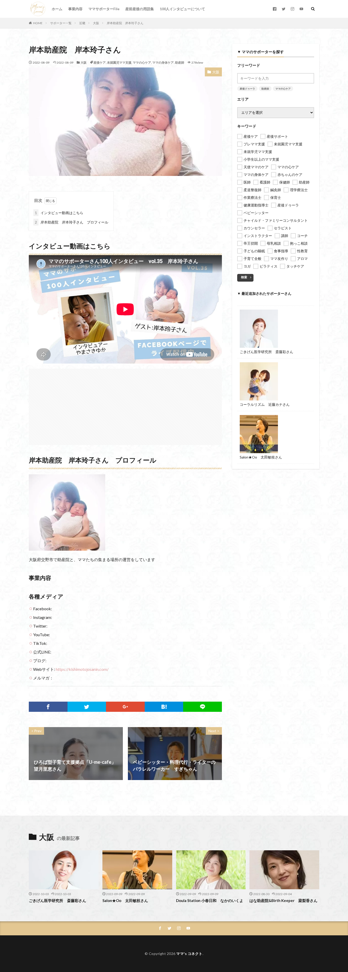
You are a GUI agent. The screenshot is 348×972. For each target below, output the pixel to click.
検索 (244, 277)
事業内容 (75, 9)
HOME (38, 23)
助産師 (179, 62)
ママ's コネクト (189, 953)
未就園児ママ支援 (119, 62)
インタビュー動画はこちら (59, 213)
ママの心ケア (142, 62)
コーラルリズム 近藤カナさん (265, 404)
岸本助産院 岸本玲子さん (125, 23)
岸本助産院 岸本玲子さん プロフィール (71, 222)
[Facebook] (48, 707)
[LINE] (202, 707)
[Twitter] (87, 707)
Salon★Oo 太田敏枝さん (261, 457)
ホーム (57, 9)
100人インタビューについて (182, 9)
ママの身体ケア (163, 62)
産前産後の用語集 (139, 9)
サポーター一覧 (61, 23)
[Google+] (125, 707)
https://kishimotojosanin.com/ (82, 669)
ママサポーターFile (103, 9)
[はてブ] (164, 707)
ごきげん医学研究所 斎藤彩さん (266, 352)
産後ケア (99, 62)
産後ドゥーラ (247, 88)
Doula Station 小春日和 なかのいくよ (209, 900)
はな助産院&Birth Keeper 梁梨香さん (283, 900)
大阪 (96, 23)
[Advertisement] (125, 404)
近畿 (82, 23)
